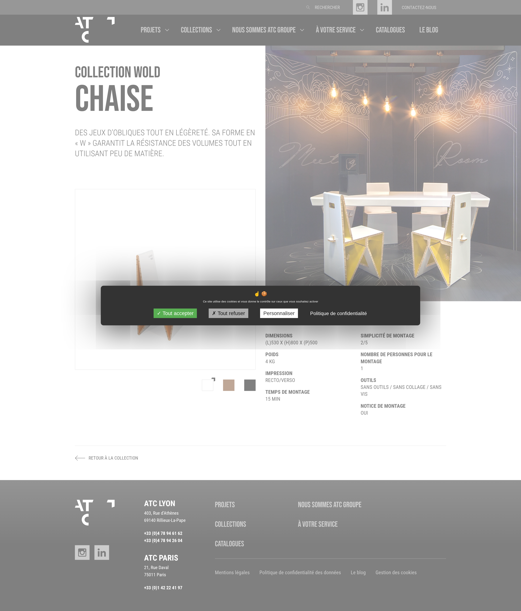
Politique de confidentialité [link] (338, 313)
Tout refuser (230, 313)
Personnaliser (279, 313)
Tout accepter (177, 313)
